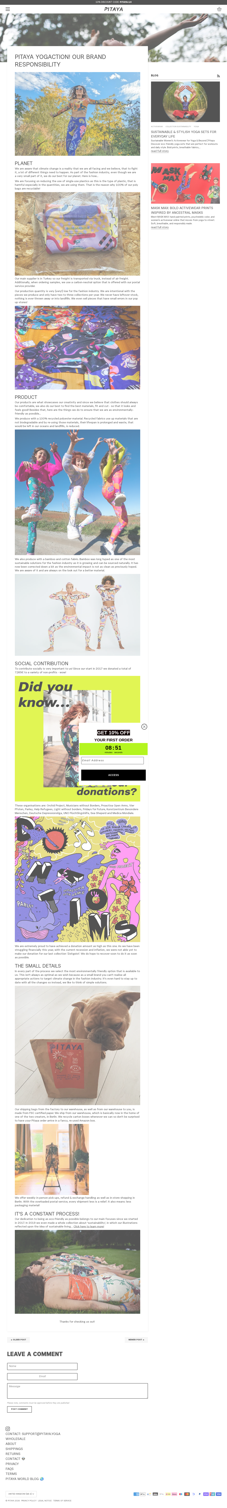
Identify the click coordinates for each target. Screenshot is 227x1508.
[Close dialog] (144, 726)
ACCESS (113, 775)
